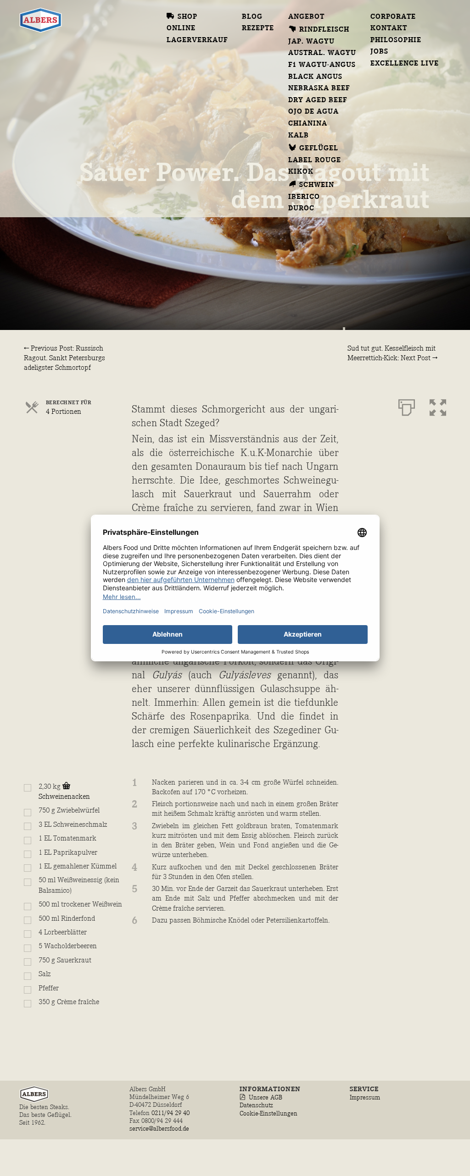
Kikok (300, 172)
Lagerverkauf (197, 40)
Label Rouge (314, 160)
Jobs (379, 51)
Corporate (393, 17)
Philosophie (395, 40)
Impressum (365, 1097)
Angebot (306, 17)
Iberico (304, 197)
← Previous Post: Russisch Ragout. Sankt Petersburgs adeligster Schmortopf (64, 358)
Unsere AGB (265, 1097)
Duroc (301, 208)
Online (181, 28)
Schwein (316, 185)
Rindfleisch (324, 29)
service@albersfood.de (159, 1128)
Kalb (298, 135)
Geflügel (318, 148)
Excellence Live (404, 63)
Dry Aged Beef (317, 100)
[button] (438, 405)
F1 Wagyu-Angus (322, 65)
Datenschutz (256, 1105)
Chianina (307, 123)
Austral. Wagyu (322, 53)
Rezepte (258, 28)
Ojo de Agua (313, 111)
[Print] (406, 405)
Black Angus (315, 77)
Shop (187, 17)
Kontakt (388, 28)
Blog (252, 17)
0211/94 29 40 (171, 1113)
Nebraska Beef (319, 88)
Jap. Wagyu (311, 41)
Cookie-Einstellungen (268, 1113)
